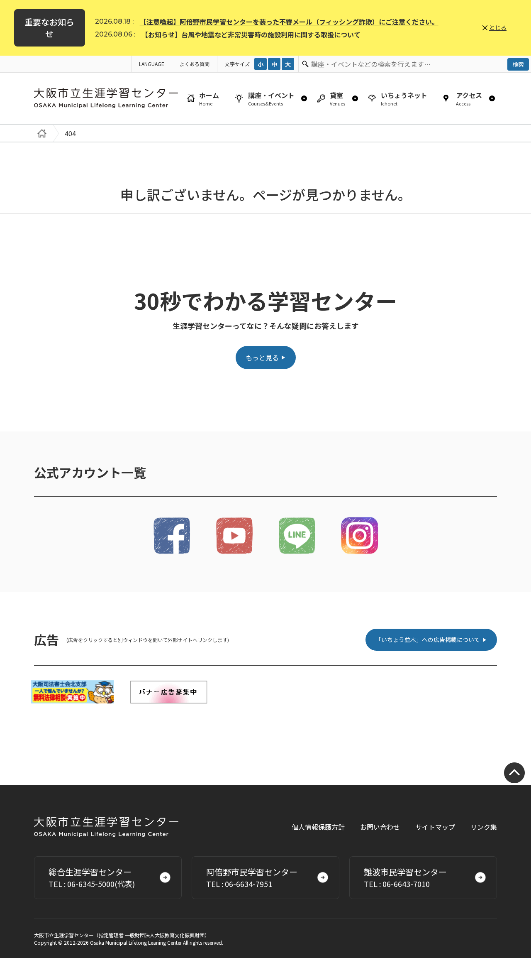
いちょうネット (404, 98)
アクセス (469, 98)
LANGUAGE (151, 63)
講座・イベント (271, 98)
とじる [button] (498, 27)
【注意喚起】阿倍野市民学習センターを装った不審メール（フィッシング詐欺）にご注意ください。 (289, 22)
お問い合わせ (380, 827)
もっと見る (262, 358)
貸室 (337, 98)
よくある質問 (194, 63)
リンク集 (483, 827)
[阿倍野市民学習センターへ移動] (40, 133)
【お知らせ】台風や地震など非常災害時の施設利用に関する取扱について (250, 34)
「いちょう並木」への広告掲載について (427, 639)
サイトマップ (435, 827)
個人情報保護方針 (318, 827)
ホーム (209, 98)
